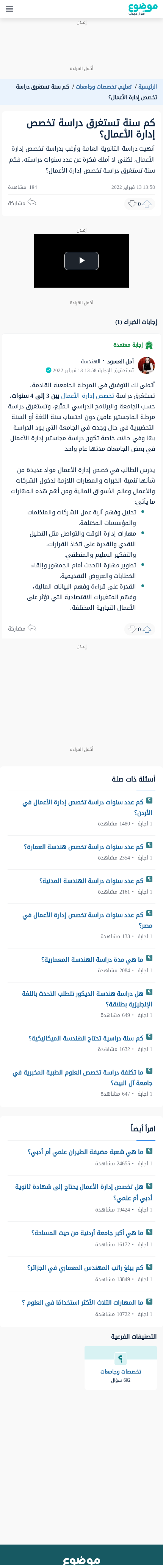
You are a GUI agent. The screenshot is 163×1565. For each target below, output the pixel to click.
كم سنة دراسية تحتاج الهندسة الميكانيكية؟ (86, 1038)
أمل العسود (119, 362)
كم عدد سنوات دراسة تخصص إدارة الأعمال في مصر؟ (87, 920)
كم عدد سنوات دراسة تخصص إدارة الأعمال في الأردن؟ (87, 807)
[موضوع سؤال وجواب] (143, 9)
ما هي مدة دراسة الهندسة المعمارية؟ (93, 959)
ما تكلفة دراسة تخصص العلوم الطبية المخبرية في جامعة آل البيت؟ (82, 1078)
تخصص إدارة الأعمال (87, 396)
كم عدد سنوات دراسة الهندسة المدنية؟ (92, 881)
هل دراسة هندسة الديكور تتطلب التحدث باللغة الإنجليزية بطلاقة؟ (87, 999)
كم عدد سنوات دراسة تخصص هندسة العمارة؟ (84, 847)
